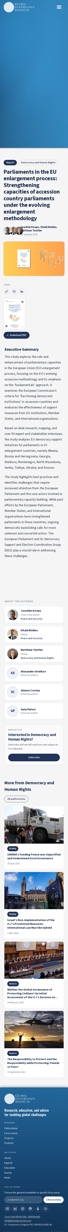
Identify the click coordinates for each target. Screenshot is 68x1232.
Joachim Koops (29, 227)
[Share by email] (14, 291)
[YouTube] (45, 1209)
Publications (11, 1128)
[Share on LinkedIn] (22, 291)
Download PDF (16, 335)
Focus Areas (11, 1133)
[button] (59, 7)
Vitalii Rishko (48, 227)
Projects (9, 1138)
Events (8, 1173)
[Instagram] (23, 1209)
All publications (16, 799)
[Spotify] (30, 1209)
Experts (8, 1163)
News (7, 1178)
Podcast (8, 1143)
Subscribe (34, 757)
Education (9, 1168)
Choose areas (53, 1199)
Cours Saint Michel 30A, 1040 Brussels (22, 1216)
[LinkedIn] (7, 1209)
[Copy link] (6, 291)
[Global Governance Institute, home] (34, 1099)
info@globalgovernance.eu (17, 1220)
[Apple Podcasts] (38, 1209)
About (7, 1158)
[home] (19, 7)
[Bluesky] (15, 1209)
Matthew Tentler (31, 231)
